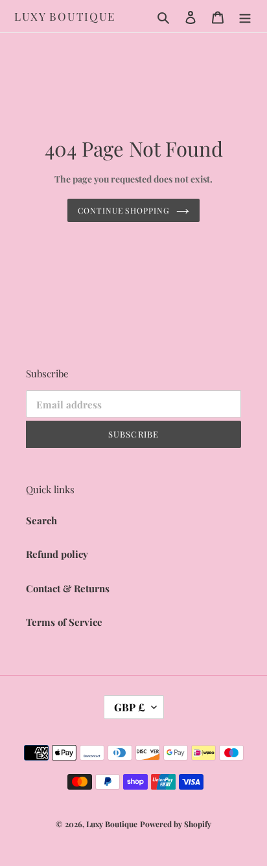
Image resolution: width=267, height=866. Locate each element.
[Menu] (245, 16)
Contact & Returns (68, 588)
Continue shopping (124, 210)
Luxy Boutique (64, 16)
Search (41, 520)
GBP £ (129, 707)
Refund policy (57, 554)
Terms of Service (64, 622)
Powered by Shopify (175, 824)
